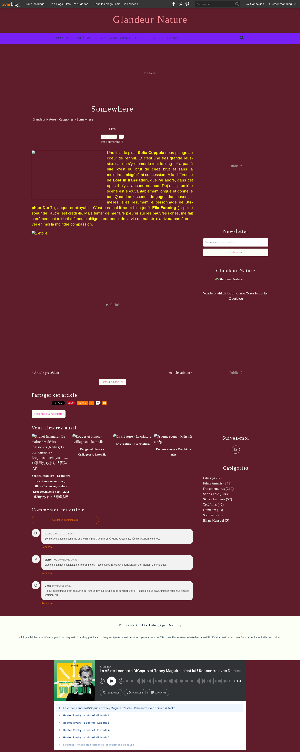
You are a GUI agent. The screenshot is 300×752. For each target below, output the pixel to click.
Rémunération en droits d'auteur (186, 637)
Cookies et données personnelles (241, 637)
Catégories (85, 38)
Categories (66, 119)
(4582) (212, 478)
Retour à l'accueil (112, 382)
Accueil (62, 38)
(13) (213, 510)
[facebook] (173, 4)
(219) (218, 489)
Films (112, 129)
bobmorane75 (238, 293)
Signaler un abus (147, 637)
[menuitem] (62, 38)
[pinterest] (187, 4)
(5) (216, 520)
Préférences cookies (270, 637)
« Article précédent (45, 373)
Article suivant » (181, 373)
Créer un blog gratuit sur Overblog (91, 637)
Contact (174, 38)
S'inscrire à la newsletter (48, 413)
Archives (153, 38)
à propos (160, 692)
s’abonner (114, 692)
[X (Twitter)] (180, 4)
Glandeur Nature (150, 19)
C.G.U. (163, 637)
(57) (217, 499)
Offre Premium (213, 637)
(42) (213, 504)
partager (137, 692)
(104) (215, 494)
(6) (213, 515)
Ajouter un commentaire (65, 520)
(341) (217, 483)
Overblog (174, 625)
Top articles (117, 637)
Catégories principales (120, 38)
